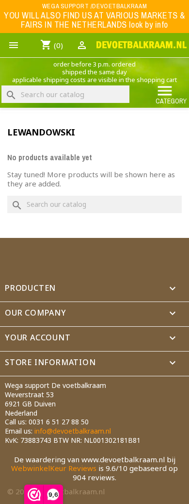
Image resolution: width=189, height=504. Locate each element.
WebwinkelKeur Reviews (53, 468)
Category (171, 94)
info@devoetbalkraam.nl (72, 431)
